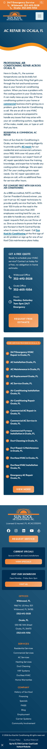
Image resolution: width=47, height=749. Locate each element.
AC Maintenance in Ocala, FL (25, 369)
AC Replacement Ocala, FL (24, 376)
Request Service (23, 538)
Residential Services (23, 648)
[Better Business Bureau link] (39, 530)
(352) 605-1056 (23, 632)
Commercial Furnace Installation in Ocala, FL (22, 432)
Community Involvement (23, 723)
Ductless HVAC (24, 675)
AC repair (27, 146)
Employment (23, 714)
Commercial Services (23, 652)
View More (23, 489)
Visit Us (23, 584)
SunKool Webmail (31, 740)
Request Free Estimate (23, 320)
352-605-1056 (22, 289)
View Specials (23, 561)
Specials (23, 700)
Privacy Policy (14, 740)
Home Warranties (23, 679)
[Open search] (41, 2)
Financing (23, 696)
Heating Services (23, 661)
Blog (23, 709)
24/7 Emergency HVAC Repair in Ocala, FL (22, 353)
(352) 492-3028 (23, 613)
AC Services (23, 657)
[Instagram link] (16, 530)
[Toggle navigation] (39, 16)
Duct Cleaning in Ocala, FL (24, 440)
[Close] (2, 745)
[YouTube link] (31, 530)
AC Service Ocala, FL (21, 383)
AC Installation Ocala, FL (23, 362)
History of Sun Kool (23, 692)
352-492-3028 (22, 278)
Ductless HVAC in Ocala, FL (24, 457)
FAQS (23, 705)
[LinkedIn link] (23, 530)
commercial (10, 103)
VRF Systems (23, 670)
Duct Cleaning (23, 666)
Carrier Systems (23, 718)
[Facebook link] (8, 530)
